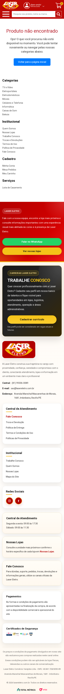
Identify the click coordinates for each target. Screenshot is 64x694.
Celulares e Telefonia (12, 103)
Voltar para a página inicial (32, 61)
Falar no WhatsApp (32, 241)
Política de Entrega (15, 427)
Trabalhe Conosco (11, 136)
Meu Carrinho (9, 173)
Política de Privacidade (13, 148)
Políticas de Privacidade (17, 438)
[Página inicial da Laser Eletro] (18, 349)
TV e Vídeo (7, 87)
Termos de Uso (9, 144)
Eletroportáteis (9, 91)
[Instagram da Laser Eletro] (9, 500)
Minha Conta (8, 166)
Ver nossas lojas (32, 251)
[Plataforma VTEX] (43, 689)
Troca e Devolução (15, 422)
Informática (8, 106)
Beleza (5, 114)
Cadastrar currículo (32, 319)
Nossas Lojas (8, 132)
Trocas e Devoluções (12, 140)
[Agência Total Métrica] (26, 689)
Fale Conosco (8, 151)
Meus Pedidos (9, 169)
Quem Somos (9, 128)
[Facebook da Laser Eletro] (18, 500)
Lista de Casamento (12, 187)
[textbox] (37, 14)
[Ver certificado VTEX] (32, 634)
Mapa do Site (12, 476)
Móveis (5, 99)
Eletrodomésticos (11, 95)
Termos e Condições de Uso (19, 433)
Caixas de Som (9, 110)
